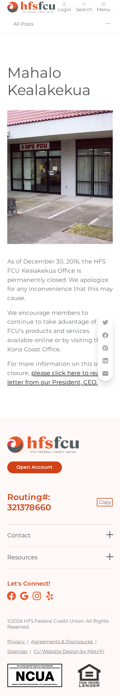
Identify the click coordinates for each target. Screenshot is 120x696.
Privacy (16, 641)
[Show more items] (108, 24)
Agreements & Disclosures (62, 641)
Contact (19, 535)
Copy (105, 502)
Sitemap (17, 651)
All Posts (23, 24)
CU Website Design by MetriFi (69, 651)
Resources (22, 557)
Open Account (34, 467)
